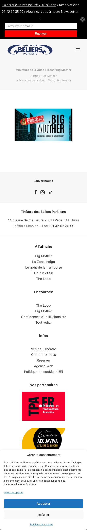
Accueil (35, 75)
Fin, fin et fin (43, 273)
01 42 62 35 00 (62, 226)
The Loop (43, 279)
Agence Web (43, 366)
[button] (77, 50)
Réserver (43, 360)
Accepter (43, 503)
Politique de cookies (41, 524)
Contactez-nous (43, 355)
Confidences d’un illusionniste (43, 317)
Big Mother (50, 75)
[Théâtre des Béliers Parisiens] (30, 49)
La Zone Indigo (43, 262)
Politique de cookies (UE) (43, 372)
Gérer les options (13, 492)
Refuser (43, 515)
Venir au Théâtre (43, 349)
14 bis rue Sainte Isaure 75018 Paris (35, 220)
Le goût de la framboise (43, 267)
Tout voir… (43, 322)
